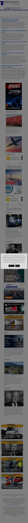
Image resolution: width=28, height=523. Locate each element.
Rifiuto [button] (17, 265)
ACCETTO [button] (11, 265)
